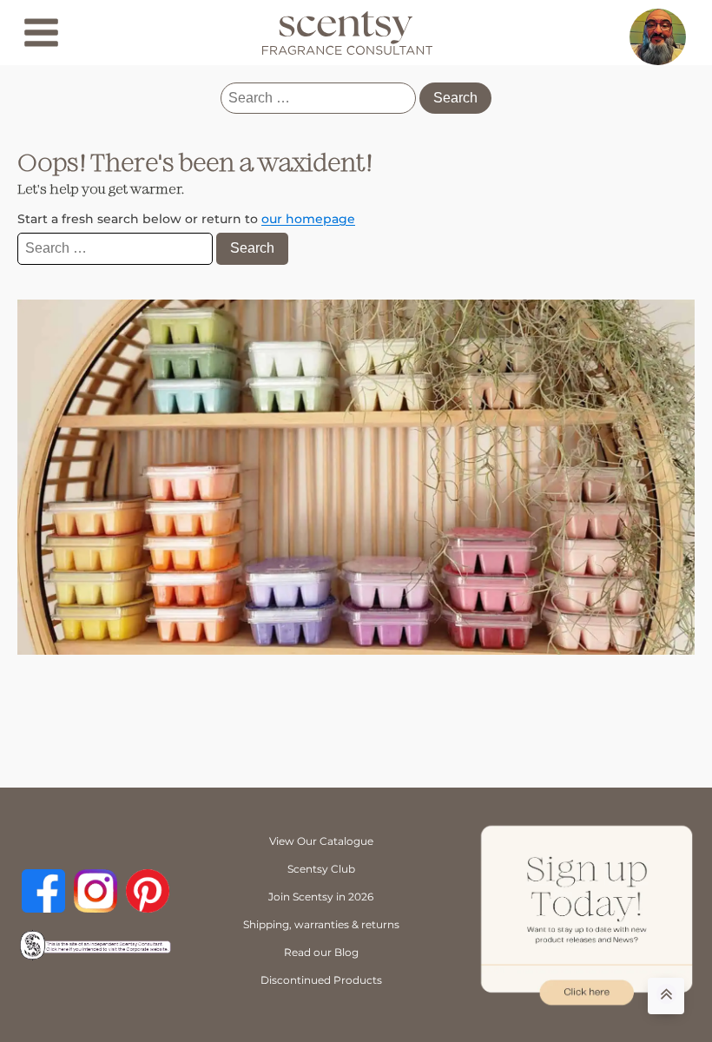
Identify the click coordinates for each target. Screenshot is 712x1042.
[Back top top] (666, 996)
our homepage (308, 219)
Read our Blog (321, 952)
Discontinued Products (321, 979)
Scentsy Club (321, 868)
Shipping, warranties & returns (321, 924)
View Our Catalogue (321, 840)
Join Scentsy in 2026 (320, 896)
